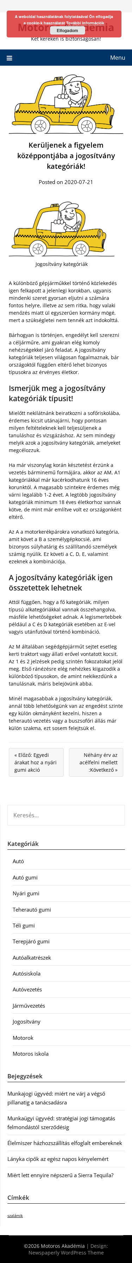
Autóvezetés (27, 989)
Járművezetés (29, 1005)
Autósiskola (26, 973)
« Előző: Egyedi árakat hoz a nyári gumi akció (35, 762)
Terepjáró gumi (31, 941)
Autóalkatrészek (32, 957)
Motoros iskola (31, 1053)
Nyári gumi (26, 893)
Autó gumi (25, 877)
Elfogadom (67, 30)
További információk (85, 22)
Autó (18, 861)
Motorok (23, 1037)
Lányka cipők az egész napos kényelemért (57, 1158)
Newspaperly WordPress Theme (66, 1252)
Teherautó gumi (32, 909)
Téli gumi (24, 925)
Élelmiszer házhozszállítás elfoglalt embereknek (64, 1142)
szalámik (15, 1215)
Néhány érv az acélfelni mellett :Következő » (99, 762)
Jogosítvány (26, 1021)
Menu (117, 57)
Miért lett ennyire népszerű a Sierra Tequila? (60, 1175)
